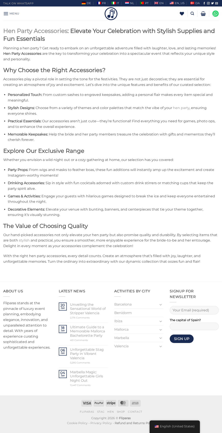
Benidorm (123, 313)
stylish (24, 240)
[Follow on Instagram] (208, 3)
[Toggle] (160, 304)
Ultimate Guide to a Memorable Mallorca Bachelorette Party (87, 331)
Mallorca (121, 329)
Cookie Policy (77, 423)
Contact (135, 411)
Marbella (121, 338)
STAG (100, 411)
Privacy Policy (101, 423)
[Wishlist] (182, 13)
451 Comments (86, 340)
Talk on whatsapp (18, 3)
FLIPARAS (87, 411)
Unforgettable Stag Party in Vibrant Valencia (87, 354)
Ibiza (118, 321)
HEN (110, 411)
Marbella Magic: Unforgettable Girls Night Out (86, 376)
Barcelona (123, 304)
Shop (121, 411)
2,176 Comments (86, 317)
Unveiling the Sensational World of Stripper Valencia (88, 309)
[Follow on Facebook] (204, 3)
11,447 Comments (88, 385)
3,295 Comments (88, 362)
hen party (181, 108)
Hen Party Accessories (35, 30)
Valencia (121, 346)
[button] (11, 13)
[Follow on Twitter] (212, 3)
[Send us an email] (216, 3)
